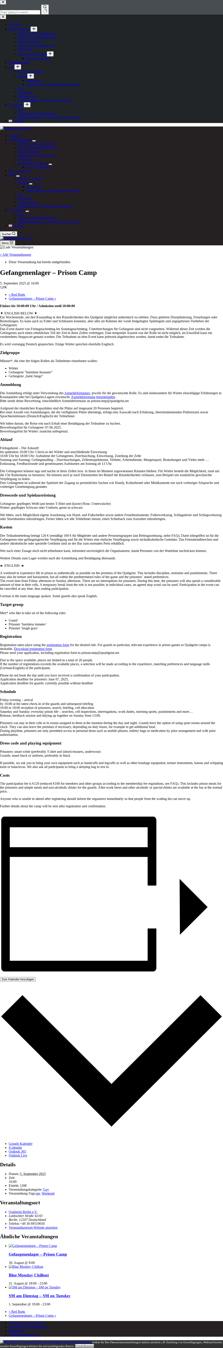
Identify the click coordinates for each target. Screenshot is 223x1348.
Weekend (48, 1193)
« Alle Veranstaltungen (15, 254)
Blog (20, 214)
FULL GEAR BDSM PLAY (37, 147)
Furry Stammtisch (38, 167)
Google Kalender (20, 1143)
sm (38, 1193)
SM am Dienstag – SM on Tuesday (40, 1295)
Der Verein (16, 210)
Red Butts (17, 294)
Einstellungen (84, 1346)
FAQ (20, 194)
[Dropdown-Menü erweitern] (34, 140)
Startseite (15, 136)
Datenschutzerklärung (24, 1334)
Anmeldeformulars (77, 393)
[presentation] (33, 1246)
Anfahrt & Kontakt (30, 179)
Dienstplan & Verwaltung (26, 1323)
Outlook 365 (17, 1151)
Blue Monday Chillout (29, 1275)
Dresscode (24, 198)
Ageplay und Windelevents (36, 155)
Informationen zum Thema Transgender (44, 206)
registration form (58, 645)
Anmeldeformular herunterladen (93, 397)
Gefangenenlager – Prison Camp (32, 298)
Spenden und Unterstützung (36, 218)
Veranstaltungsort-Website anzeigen (33, 1227)
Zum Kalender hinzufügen (18, 979)
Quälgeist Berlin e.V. (23, 1212)
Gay (46, 1189)
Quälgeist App (27, 202)
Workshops (25, 159)
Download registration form (33, 649)
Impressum (16, 1331)
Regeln (22, 182)
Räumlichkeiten (19, 171)
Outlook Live (18, 1155)
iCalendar (15, 1147)
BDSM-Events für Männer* (36, 143)
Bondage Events (28, 151)
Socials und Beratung (32, 163)
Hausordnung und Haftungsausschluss (52, 190)
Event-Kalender (19, 139)
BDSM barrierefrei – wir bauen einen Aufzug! (49, 222)
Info (11, 175)
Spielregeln (34, 186)
